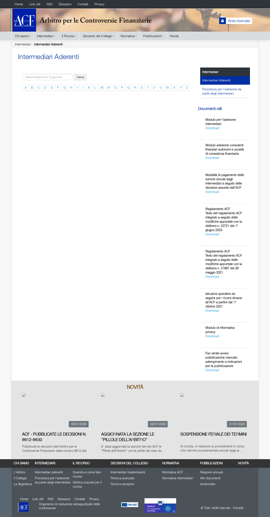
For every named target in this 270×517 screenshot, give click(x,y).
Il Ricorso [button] (68, 36)
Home (19, 4)
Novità (174, 36)
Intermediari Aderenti (48, 44)
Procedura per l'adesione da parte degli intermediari (221, 91)
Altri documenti (210, 478)
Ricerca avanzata (122, 478)
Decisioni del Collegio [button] (97, 36)
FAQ (49, 4)
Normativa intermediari (177, 478)
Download (212, 128)
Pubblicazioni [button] (152, 36)
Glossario (65, 4)
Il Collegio (20, 478)
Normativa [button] (128, 36)
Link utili (34, 4)
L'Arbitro (19, 472)
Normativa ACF (172, 472)
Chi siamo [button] (21, 36)
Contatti (83, 4)
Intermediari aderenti (49, 472)
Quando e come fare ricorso (87, 474)
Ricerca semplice (122, 484)
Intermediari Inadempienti (128, 472)
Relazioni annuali (211, 472)
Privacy (99, 4)
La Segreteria (23, 484)
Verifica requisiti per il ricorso (87, 484)
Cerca (80, 77)
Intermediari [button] (45, 36)
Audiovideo (207, 484)
